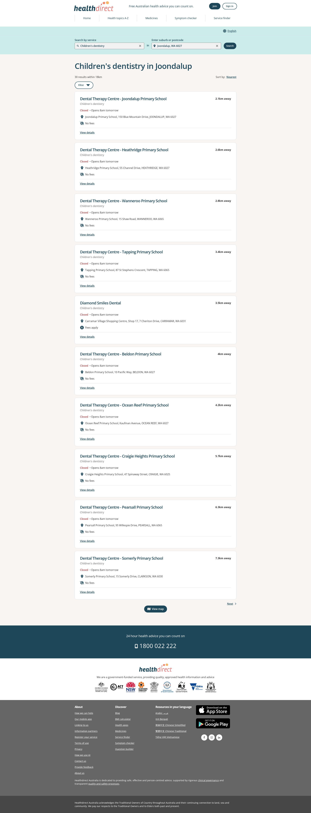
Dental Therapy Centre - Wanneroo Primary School (123, 200)
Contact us (80, 761)
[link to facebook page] (204, 737)
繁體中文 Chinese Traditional (171, 731)
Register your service (86, 737)
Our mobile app (83, 719)
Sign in (229, 6)
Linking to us (81, 725)
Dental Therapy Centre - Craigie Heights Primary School (127, 456)
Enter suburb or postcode (167, 40)
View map (159, 609)
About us (79, 773)
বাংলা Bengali (162, 719)
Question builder (124, 749)
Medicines (151, 18)
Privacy (78, 749)
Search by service (85, 40)
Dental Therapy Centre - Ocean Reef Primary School (124, 405)
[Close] (140, 45)
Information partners (86, 731)
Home (87, 18)
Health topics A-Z (118, 18)
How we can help (84, 713)
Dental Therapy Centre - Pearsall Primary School (121, 507)
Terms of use (82, 743)
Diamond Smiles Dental (100, 303)
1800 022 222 (157, 646)
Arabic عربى (162, 713)
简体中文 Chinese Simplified (170, 725)
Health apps (121, 725)
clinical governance (208, 780)
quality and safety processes (103, 783)
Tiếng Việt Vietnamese (167, 737)
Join (215, 6)
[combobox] (80, 10)
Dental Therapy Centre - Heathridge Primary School (124, 149)
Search (230, 45)
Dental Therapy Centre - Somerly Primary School (121, 558)
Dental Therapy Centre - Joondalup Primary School (123, 98)
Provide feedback (84, 767)
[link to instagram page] (212, 737)
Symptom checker (186, 18)
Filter (85, 85)
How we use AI (82, 755)
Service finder (222, 18)
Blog (117, 713)
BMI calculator (123, 719)
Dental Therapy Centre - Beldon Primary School (120, 354)
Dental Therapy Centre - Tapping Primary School (121, 251)
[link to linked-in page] (219, 737)
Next (230, 604)
